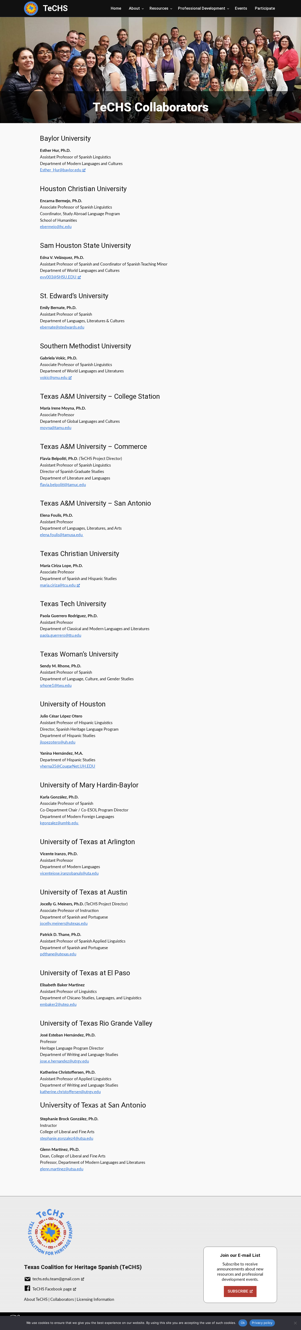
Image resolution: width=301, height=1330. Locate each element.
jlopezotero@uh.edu (57, 742)
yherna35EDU (67, 766)
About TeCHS (36, 1300)
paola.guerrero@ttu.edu (60, 635)
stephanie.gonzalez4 (66, 1139)
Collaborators (62, 1300)
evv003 (58, 277)
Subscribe (238, 1291)
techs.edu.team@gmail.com (56, 1279)
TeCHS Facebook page (52, 1289)
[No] (295, 1323)
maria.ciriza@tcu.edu (57, 585)
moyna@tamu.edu (55, 428)
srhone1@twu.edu (55, 686)
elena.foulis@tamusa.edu (61, 535)
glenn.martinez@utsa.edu (61, 1169)
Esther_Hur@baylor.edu (60, 170)
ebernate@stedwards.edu (62, 327)
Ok (243, 1323)
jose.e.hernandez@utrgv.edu (64, 1061)
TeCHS (55, 8)
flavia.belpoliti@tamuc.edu (63, 485)
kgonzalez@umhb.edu (59, 823)
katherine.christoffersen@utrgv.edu (70, 1092)
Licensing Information (95, 1300)
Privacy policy (262, 1323)
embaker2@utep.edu (58, 1005)
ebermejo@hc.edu (55, 227)
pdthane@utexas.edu (58, 954)
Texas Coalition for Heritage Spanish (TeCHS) (83, 1267)
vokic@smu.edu (53, 378)
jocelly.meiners (63, 924)
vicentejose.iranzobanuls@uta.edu (69, 873)
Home (116, 8)
